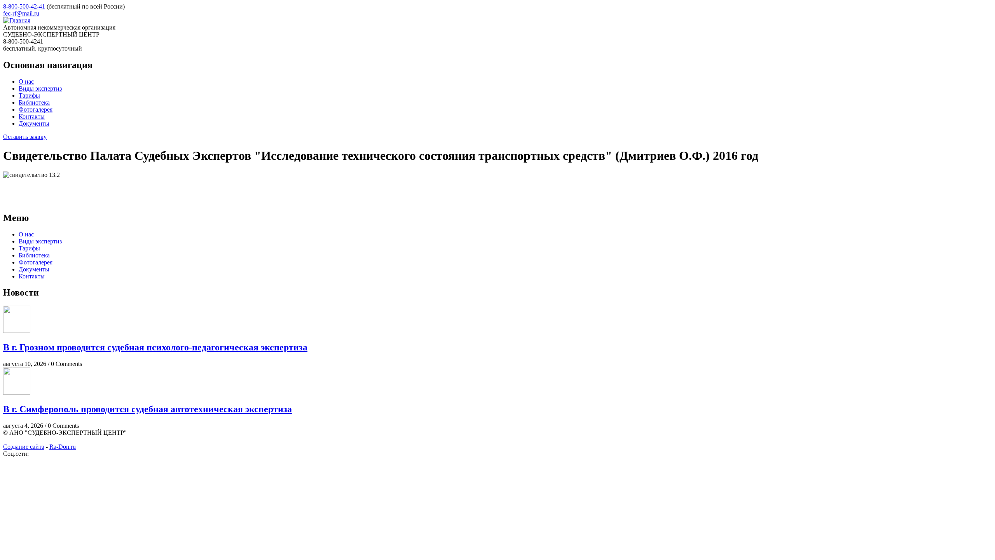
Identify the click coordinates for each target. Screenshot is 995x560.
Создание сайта (23, 446)
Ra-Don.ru (62, 446)
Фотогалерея (35, 109)
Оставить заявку (25, 136)
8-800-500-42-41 (24, 6)
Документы (34, 123)
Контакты (32, 116)
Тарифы (29, 95)
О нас (26, 81)
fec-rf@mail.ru (21, 13)
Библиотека (34, 102)
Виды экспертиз (40, 88)
